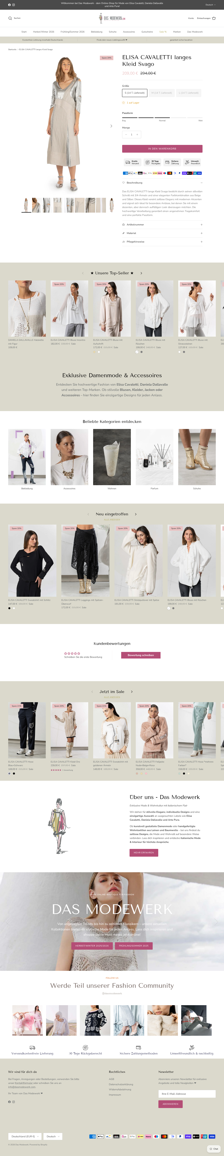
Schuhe (112, 31)
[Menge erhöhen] (138, 134)
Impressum (115, 1094)
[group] (27, 1020)
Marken (177, 31)
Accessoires (129, 31)
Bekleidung (96, 31)
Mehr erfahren (144, 852)
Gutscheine (147, 31)
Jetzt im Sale (112, 691)
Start (24, 31)
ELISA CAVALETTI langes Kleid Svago (36, 49)
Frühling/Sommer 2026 (72, 31)
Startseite (12, 49)
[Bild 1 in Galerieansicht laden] (68, 124)
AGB (111, 1079)
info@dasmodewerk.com (21, 1087)
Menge (126, 127)
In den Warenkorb (162, 148)
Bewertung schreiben (141, 655)
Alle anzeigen (112, 519)
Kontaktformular (24, 1083)
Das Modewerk (195, 31)
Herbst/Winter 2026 (43, 31)
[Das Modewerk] (112, 18)
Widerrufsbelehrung (120, 1089)
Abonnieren (170, 1104)
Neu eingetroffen (112, 514)
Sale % (163, 31)
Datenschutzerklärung (121, 1084)
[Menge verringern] (125, 134)
